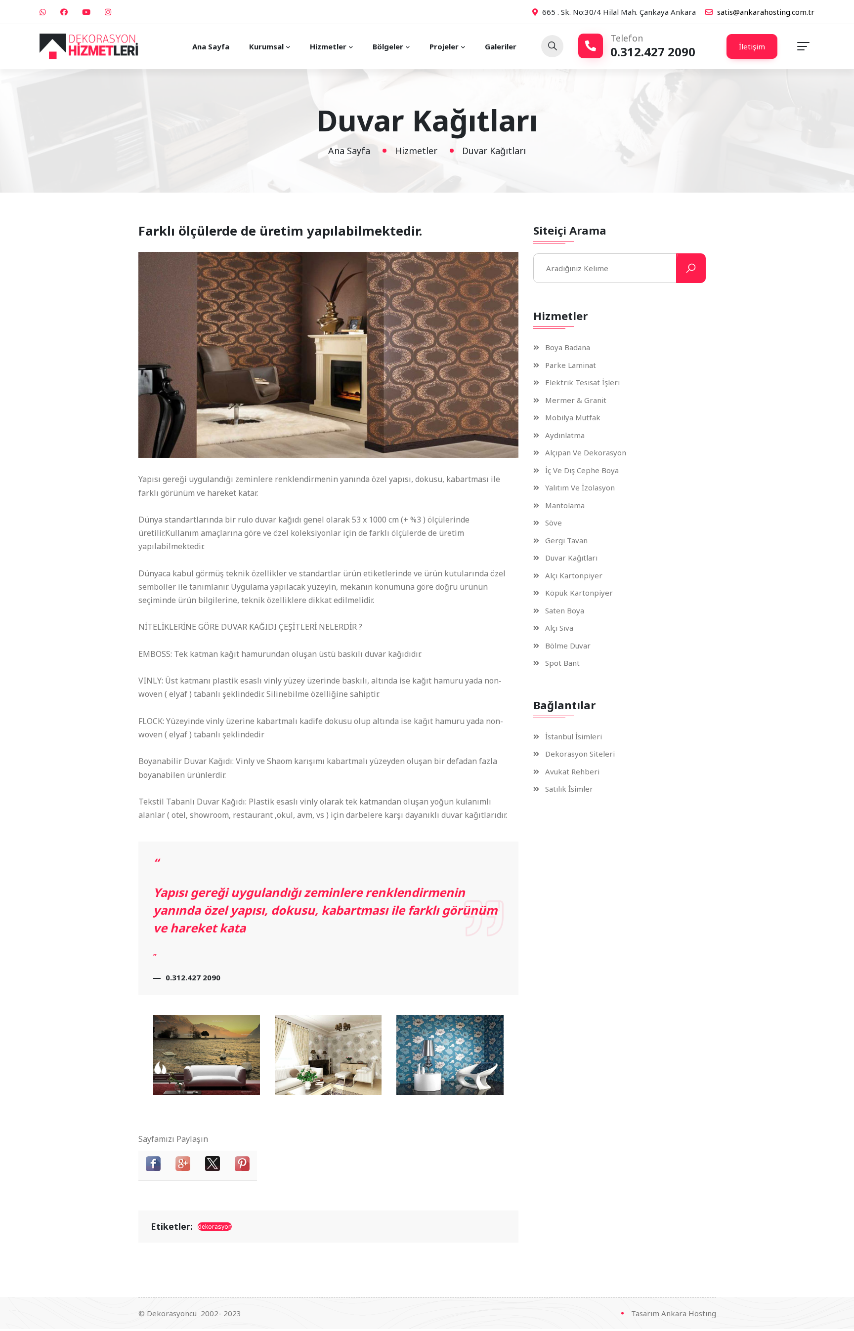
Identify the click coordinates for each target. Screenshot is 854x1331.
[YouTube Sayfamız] (87, 12)
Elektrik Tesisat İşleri (582, 382)
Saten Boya (564, 610)
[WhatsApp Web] (44, 12)
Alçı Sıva (559, 628)
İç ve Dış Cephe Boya (582, 470)
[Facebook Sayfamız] (65, 12)
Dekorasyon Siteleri (580, 754)
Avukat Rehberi (572, 771)
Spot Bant (562, 663)
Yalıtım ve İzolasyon (580, 487)
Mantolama (565, 505)
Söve (553, 522)
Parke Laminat (570, 364)
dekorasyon (215, 1226)
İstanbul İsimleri (573, 736)
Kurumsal (266, 46)
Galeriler (500, 46)
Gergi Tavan (566, 540)
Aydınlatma (565, 435)
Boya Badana (567, 347)
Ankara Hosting (688, 1313)
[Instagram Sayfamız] (109, 12)
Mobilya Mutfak (572, 417)
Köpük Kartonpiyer (579, 593)
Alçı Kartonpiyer (573, 575)
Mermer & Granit (575, 399)
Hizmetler (328, 46)
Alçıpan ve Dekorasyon (585, 452)
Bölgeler (388, 46)
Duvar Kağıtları (571, 558)
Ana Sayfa (210, 46)
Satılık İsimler (569, 789)
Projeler (444, 46)
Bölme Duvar (568, 645)
